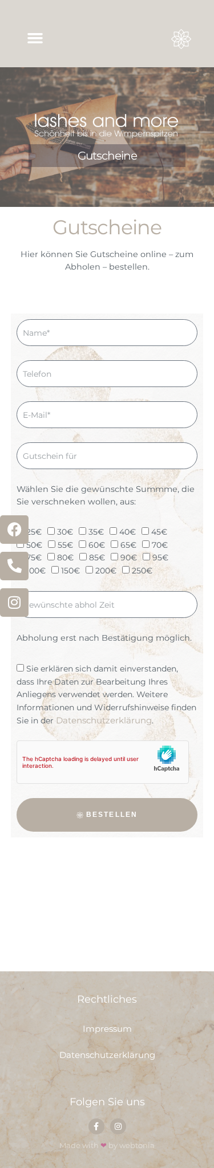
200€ (105, 570)
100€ (36, 570)
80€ (65, 558)
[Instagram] (14, 602)
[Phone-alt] (14, 566)
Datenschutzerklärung (104, 720)
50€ (34, 545)
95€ (160, 558)
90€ (128, 558)
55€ (65, 545)
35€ (96, 532)
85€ (97, 558)
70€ (160, 545)
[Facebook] (14, 529)
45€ (159, 532)
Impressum (107, 1028)
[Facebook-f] (96, 1126)
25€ (34, 532)
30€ (65, 532)
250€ (142, 570)
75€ (34, 558)
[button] (35, 38)
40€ (127, 532)
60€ (96, 545)
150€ (70, 570)
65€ (128, 545)
